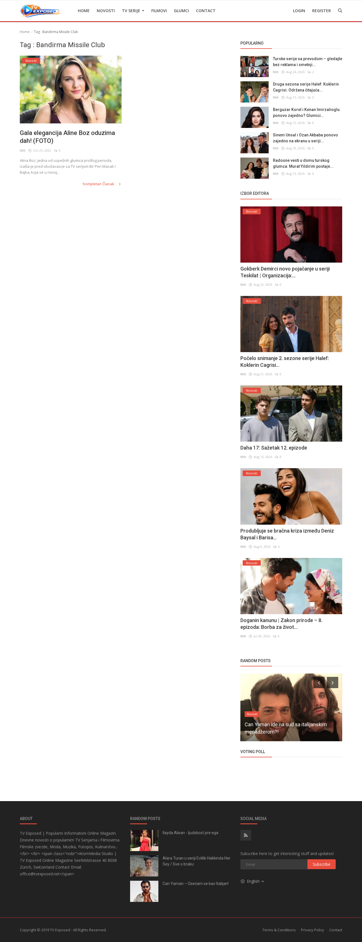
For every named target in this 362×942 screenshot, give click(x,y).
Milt (22, 150)
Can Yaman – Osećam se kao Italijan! (196, 883)
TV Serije (131, 10)
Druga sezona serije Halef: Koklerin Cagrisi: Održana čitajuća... (306, 87)
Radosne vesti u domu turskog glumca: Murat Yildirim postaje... (303, 163)
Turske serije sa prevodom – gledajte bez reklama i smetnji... (307, 61)
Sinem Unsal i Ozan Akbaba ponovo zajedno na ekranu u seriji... (305, 138)
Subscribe (321, 864)
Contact (206, 10)
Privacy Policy (312, 929)
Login (299, 10)
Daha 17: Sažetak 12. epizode (273, 448)
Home (84, 10)
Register (321, 10)
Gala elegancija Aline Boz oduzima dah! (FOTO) (67, 136)
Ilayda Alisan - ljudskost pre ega (190, 832)
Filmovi (159, 10)
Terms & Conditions (279, 929)
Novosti (106, 10)
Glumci (181, 10)
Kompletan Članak (99, 183)
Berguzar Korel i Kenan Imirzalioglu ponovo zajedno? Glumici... (306, 112)
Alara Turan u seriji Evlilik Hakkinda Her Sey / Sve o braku (196, 861)
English (254, 881)
